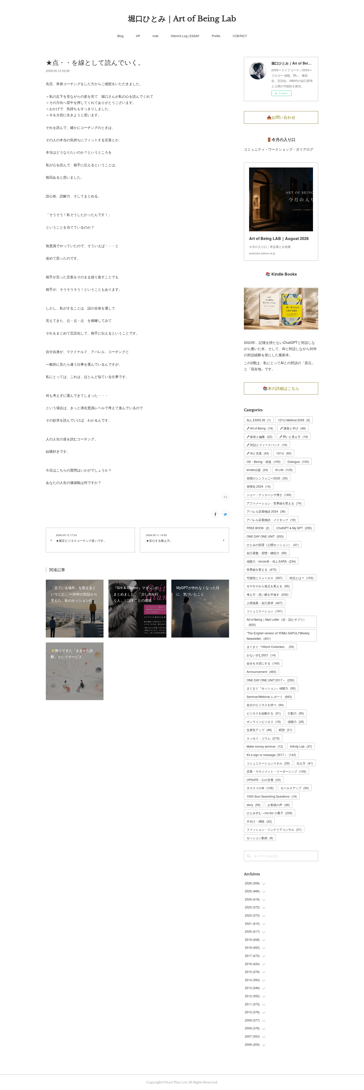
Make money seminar (265, 746)
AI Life (284, 470)
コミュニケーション (265, 611)
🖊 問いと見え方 (293, 436)
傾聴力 (296, 721)
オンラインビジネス (264, 721)
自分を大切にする (263, 663)
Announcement (261, 671)
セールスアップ (295, 788)
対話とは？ (301, 578)
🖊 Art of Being (260, 428)
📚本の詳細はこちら (281, 388)
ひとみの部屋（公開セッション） (273, 545)
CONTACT (240, 36)
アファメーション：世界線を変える (274, 503)
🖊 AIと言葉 (258, 453)
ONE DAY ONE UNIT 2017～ (270, 680)
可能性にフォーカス (265, 578)
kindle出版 (257, 470)
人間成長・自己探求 (265, 603)
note (155, 36)
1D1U (283, 453)
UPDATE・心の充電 (264, 780)
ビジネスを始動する (264, 713)
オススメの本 (260, 788)
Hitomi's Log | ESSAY (185, 36)
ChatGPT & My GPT (294, 528)
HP (138, 36)
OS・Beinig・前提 (264, 461)
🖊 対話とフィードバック (267, 445)
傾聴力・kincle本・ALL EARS (271, 561)
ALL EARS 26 (259, 420)
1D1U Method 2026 (294, 420)
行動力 (296, 713)
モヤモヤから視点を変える (268, 586)
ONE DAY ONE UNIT (265, 536)
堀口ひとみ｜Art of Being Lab (182, 18)
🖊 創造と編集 (259, 436)
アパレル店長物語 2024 (266, 511)
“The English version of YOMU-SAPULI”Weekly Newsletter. (278, 635)
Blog (120, 36)
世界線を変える (262, 569)
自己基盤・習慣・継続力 (267, 553)
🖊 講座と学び (293, 428)
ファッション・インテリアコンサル (274, 829)
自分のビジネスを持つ (265, 705)
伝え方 (305, 763)
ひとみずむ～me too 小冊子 (269, 813)
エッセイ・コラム (263, 738)
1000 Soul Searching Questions (272, 796)
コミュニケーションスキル (268, 763)
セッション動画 (260, 838)
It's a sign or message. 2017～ (271, 755)
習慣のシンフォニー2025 (267, 478)
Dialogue (298, 461)
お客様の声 (278, 805)
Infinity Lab (301, 746)
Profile (216, 36)
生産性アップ (259, 730)
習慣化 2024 (259, 486)
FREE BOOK (258, 528)
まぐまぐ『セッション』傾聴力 (271, 688)
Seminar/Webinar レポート (269, 696)
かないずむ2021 (261, 655)
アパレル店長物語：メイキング (271, 520)
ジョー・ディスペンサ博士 (269, 495)
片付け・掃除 (259, 821)
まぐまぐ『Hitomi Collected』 (270, 646)
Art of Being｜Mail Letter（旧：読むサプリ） (276, 622)
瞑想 (285, 730)
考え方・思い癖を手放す (267, 594)
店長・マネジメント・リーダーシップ (276, 771)
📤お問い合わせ (281, 117)
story (253, 805)
